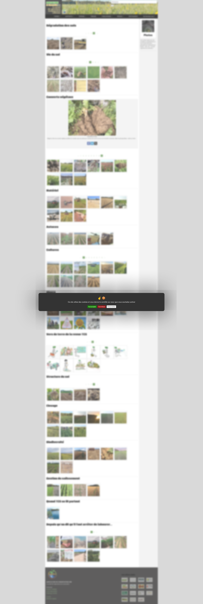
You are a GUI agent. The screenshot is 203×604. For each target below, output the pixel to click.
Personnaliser (111, 307)
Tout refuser (101, 307)
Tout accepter (92, 307)
